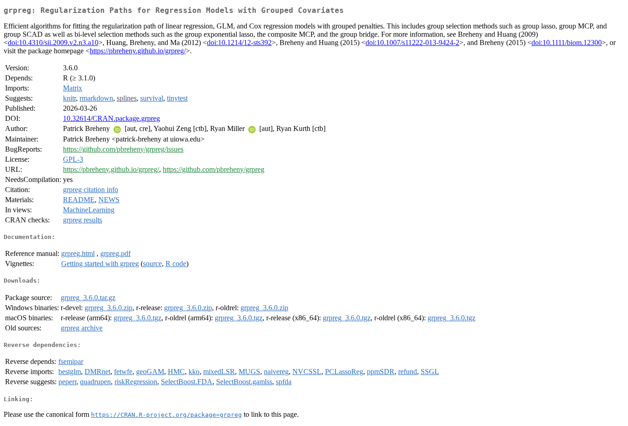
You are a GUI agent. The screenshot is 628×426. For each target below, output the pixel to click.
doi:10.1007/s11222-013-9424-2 (412, 42)
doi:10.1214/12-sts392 (239, 42)
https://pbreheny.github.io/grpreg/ (138, 51)
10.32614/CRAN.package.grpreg (111, 118)
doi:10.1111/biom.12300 (566, 42)
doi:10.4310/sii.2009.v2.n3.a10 (53, 42)
